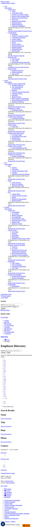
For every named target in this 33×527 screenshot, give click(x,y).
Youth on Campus (17, 223)
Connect (6, 207)
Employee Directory (17, 70)
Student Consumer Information (13, 505)
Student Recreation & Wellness (21, 174)
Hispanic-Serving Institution (20, 255)
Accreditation (16, 212)
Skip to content (5, 1)
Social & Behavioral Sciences (20, 100)
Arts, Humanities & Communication (17, 87)
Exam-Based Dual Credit (19, 136)
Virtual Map (4, 294)
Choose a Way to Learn (15, 146)
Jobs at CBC (15, 74)
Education (15, 95)
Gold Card (15, 126)
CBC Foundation (17, 265)
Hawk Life (15, 19)
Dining (14, 197)
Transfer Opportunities (18, 156)
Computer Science (17, 93)
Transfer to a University (15, 154)
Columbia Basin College (8, 3)
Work (9, 181)
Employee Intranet (17, 72)
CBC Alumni (15, 59)
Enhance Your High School (20, 18)
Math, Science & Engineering (20, 98)
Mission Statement (17, 215)
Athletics (14, 167)
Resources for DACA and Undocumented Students (19, 250)
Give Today (15, 60)
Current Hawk (12, 32)
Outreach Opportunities (15, 274)
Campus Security (9, 507)
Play (9, 166)
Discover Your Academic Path (20, 16)
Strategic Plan (16, 222)
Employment (12, 500)
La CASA (15, 248)
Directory (9, 328)
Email (8, 327)
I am (5, 6)
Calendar (14, 172)
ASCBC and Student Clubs (20, 171)
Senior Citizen (12, 125)
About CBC (11, 210)
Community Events (13, 67)
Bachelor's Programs (18, 102)
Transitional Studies (17, 110)
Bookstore (15, 34)
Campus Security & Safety (19, 195)
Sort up (3, 418)
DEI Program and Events (19, 253)
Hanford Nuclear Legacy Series (21, 238)
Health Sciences (16, 97)
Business (14, 90)
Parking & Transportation (19, 199)
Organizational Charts (18, 218)
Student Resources (17, 24)
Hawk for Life (12, 57)
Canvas (6, 320)
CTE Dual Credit (17, 135)
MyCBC (10, 55)
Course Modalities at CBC (19, 148)
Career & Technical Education (20, 92)
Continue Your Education (15, 116)
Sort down (8, 418)
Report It (8, 333)
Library (14, 42)
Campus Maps (16, 194)
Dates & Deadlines (17, 41)
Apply (13, 11)
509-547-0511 (9, 481)
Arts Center (15, 169)
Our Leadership (16, 217)
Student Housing (16, 23)
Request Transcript (18, 55)
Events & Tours (27, 31)
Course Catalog (16, 39)
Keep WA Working (17, 184)
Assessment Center (17, 13)
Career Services (16, 182)
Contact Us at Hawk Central (20, 14)
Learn (6, 80)
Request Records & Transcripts (21, 62)
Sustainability (12, 284)
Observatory (15, 235)
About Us (14, 246)
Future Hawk (12, 9)
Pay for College (16, 44)
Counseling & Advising (18, 37)
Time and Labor (12, 79)
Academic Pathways (18, 85)
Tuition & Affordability (18, 26)
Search (3, 304)
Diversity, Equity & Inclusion (16, 245)
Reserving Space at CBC (19, 220)
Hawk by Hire (12, 69)
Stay (9, 192)
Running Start (16, 138)
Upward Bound (16, 139)
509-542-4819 (10, 483)
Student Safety (16, 51)
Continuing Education (18, 118)
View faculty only (8, 406)
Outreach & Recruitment (19, 21)
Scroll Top (4, 470)
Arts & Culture (12, 230)
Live (5, 162)
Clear (8, 352)
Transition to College (14, 108)
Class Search (10, 325)
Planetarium (15, 237)
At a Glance (15, 214)
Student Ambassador (18, 278)
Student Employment (18, 46)
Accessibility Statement (11, 508)
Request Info (11, 107)
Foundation (11, 261)
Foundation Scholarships (19, 266)
